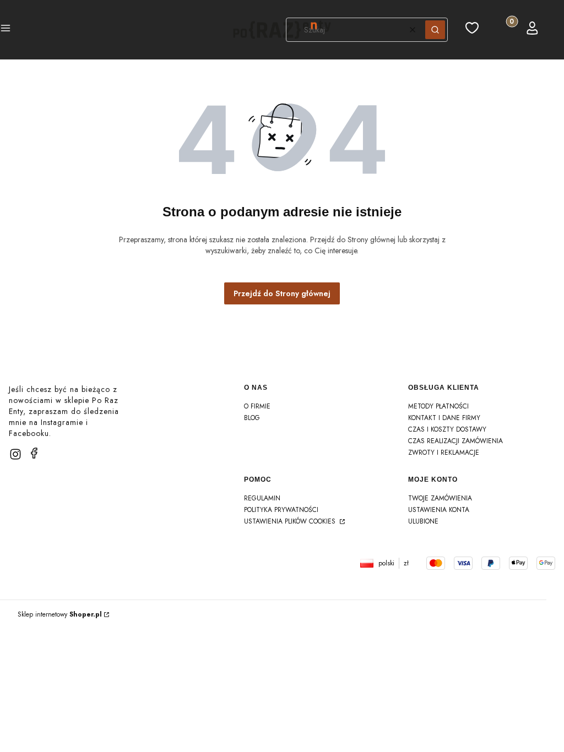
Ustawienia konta (438, 510)
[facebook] (34, 453)
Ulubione (423, 521)
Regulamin (262, 498)
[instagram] (15, 454)
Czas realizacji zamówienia (455, 441)
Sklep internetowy (60, 614)
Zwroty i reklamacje (443, 452)
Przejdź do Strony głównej (282, 293)
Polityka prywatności (281, 510)
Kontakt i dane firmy (444, 418)
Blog (252, 418)
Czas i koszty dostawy (447, 429)
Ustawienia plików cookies (291, 521)
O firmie (257, 406)
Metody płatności (438, 406)
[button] (5, 30)
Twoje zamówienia (440, 498)
